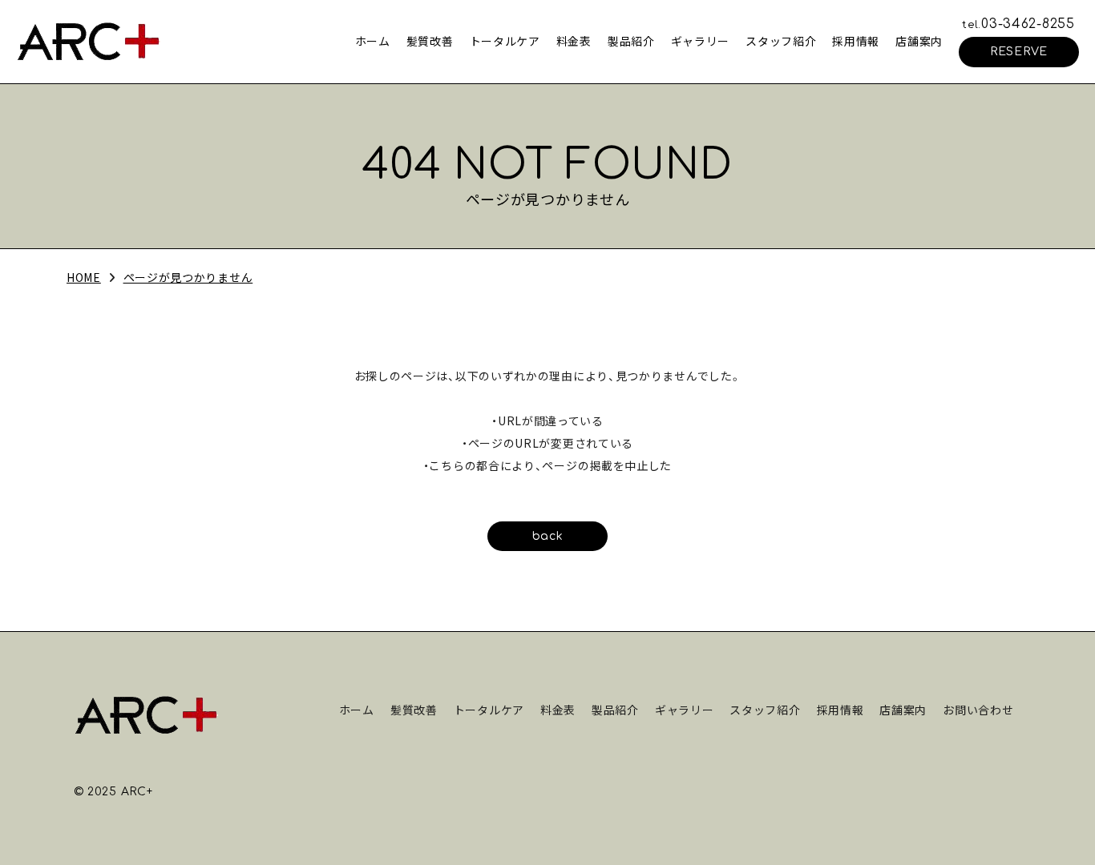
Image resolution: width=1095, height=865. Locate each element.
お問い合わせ (978, 710)
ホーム (372, 41)
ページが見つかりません (188, 277)
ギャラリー (700, 41)
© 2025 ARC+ (113, 792)
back (548, 536)
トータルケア (505, 41)
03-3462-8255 (1018, 24)
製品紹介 (631, 41)
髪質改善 (430, 41)
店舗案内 (919, 41)
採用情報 (855, 41)
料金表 (574, 41)
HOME (84, 277)
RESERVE (1019, 52)
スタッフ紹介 (780, 41)
